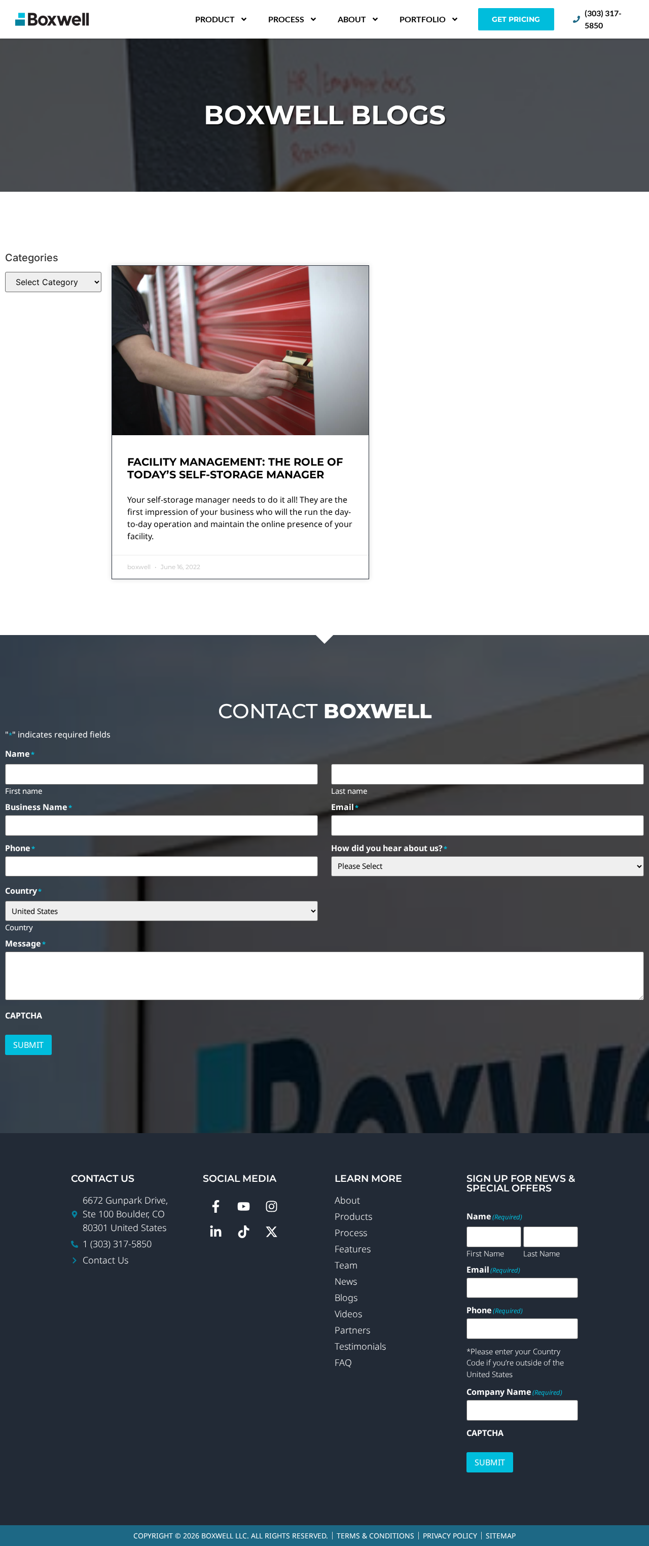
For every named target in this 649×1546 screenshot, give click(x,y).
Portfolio (423, 19)
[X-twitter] (271, 1231)
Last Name (541, 1252)
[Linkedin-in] (215, 1231)
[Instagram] (271, 1206)
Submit (28, 1044)
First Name (485, 1252)
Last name (349, 790)
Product (215, 19)
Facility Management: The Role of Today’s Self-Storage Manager (235, 468)
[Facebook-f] (215, 1206)
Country (19, 926)
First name (23, 790)
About (352, 19)
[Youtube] (243, 1206)
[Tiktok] (243, 1231)
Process (286, 19)
